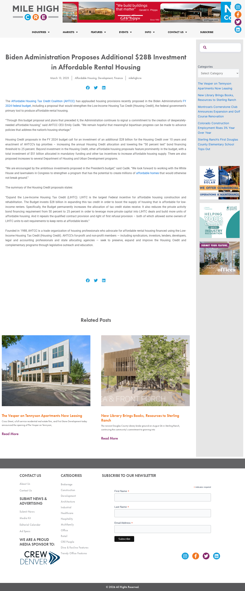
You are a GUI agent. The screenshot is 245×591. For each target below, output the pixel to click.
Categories (205, 66)
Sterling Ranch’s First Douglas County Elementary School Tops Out (218, 144)
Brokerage (66, 484)
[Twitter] (238, 21)
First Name (121, 491)
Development (105, 78)
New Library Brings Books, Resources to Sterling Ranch (140, 417)
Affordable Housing (85, 78)
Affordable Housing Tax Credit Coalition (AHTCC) (43, 101)
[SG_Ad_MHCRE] (220, 220)
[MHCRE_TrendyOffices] (220, 258)
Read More (10, 433)
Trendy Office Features (74, 553)
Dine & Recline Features (74, 547)
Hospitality (67, 519)
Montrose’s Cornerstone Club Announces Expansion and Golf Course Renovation (219, 111)
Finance (118, 78)
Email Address (123, 523)
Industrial (66, 507)
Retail (64, 536)
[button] (88, 88)
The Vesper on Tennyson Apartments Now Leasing (42, 415)
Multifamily (67, 524)
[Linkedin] (238, 29)
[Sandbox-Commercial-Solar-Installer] (220, 182)
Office (64, 530)
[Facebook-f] (238, 14)
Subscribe (206, 32)
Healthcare (67, 513)
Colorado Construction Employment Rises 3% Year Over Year (216, 127)
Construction (68, 490)
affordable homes (147, 173)
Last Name (121, 507)
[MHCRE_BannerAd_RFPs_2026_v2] (147, 12)
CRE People (67, 542)
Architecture (68, 501)
